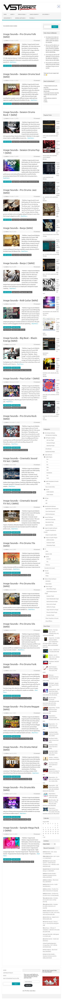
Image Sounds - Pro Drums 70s (19, 575)
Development (7, 18)
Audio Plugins (49, 457)
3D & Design (45, 14)
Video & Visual (21, 14)
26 (48, 833)
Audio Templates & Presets (52, 481)
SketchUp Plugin (50, 445)
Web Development (50, 514)
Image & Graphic (34, 14)
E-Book (47, 573)
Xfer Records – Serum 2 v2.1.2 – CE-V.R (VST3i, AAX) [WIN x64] (51, 923)
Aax (47, 459)
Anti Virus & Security (50, 519)
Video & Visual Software (50, 579)
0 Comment (37, 40)
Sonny (44, 934)
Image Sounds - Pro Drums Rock (19, 450)
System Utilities (49, 525)
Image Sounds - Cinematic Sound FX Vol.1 (22, 492)
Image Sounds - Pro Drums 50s (19, 656)
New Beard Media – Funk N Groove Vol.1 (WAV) (54, 740)
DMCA (4, 975)
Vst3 (48, 478)
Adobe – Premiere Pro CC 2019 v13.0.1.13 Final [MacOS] (50, 899)
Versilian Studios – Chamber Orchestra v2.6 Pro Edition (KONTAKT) (49, 875)
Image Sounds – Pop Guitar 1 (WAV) (21, 378)
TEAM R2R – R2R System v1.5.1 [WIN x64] (58, 285)
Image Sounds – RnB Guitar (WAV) (20, 300)
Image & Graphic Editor (51, 535)
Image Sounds (15, 65)
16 (57, 829)
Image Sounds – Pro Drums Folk (28, 65)
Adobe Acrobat (50, 539)
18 (45, 831)
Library (48, 483)
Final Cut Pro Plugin (51, 604)
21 (53, 831)
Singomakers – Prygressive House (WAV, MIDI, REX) (53, 795)
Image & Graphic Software (51, 528)
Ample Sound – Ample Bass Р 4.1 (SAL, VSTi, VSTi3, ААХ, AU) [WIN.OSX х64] (51, 912)
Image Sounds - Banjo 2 (26, 292)
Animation (48, 581)
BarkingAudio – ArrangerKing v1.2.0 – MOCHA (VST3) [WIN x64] (50, 945)
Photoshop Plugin (51, 545)
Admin (7, 40)
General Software (20, 18)
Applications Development (52, 508)
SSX (47, 470)
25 (45, 833)
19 (48, 831)
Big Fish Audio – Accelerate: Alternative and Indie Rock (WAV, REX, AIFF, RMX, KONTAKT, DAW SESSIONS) (51, 701)
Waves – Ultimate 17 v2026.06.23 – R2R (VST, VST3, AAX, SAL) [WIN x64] (51, 929)
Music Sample (50, 494)
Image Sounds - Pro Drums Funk (19, 698)
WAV (34, 492)
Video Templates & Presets (52, 618)
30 (57, 833)
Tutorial (31, 18)
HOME (4, 970)
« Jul (44, 837)
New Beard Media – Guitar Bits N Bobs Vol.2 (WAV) (53, 752)
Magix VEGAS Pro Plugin (52, 609)
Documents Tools (50, 522)
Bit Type (46, 498)
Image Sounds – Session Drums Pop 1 (29, 181)
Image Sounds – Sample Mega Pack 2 (21, 861)
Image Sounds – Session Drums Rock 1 (30, 141)
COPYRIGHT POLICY (8, 973)
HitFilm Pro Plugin (51, 607)
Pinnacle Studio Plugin (52, 612)
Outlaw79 (45, 943)
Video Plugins (49, 586)
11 (45, 829)
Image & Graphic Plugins (51, 537)
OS (45, 549)
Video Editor (49, 583)
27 (50, 833)
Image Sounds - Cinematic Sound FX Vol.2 (22, 534)
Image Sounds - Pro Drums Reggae (20, 738)
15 (55, 829)
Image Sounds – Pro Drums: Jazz (28, 219)
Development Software (50, 506)
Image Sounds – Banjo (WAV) (18, 228)
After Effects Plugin (51, 588)
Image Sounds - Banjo (26, 255)
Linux (47, 551)
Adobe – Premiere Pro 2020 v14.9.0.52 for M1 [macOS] (50, 906)
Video (47, 575)
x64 (46, 500)
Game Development (50, 511)
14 (53, 829)
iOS (47, 561)
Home (5, 14)
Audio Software (16, 327)
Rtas (48, 467)
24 (43, 833)
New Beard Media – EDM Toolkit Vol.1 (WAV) (53, 764)
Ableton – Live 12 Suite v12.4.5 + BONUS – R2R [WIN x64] (54, 656)
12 (48, 829)
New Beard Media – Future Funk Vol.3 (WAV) (53, 746)
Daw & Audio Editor (50, 486)
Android (48, 559)
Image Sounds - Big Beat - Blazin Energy (21, 370)
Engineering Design (50, 451)
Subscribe (28, 985)
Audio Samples (7, 65)
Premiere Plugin (50, 615)
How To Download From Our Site (11, 978)
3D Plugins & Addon (50, 438)
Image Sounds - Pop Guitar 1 (19, 407)
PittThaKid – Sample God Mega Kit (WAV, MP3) (54, 684)
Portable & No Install (50, 568)
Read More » (13, 62)
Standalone (49, 472)
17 (43, 831)
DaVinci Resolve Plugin (52, 601)
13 (50, 829)
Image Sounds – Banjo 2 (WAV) (19, 263)
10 (43, 829)
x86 (46, 503)
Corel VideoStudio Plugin (53, 598)
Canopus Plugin (50, 596)
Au (47, 461)
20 (50, 831)
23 (57, 831)
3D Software (49, 448)
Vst (47, 475)
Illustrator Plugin (51, 542)
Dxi (47, 464)
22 (55, 831)
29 (55, 833)
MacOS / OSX (49, 554)
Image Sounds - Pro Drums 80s (19, 819)
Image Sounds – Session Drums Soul (29, 103)
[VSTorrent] (19, 9)
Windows (48, 564)
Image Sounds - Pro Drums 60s (19, 615)
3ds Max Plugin (50, 440)
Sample (47, 489)
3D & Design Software (50, 433)
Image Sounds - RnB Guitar (18, 329)
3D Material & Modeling (51, 435)
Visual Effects (49, 621)
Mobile (47, 556)
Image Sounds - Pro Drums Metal (20, 779)
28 (53, 833)
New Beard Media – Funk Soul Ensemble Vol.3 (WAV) (53, 733)
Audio (11, 14)
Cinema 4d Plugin (51, 442)
